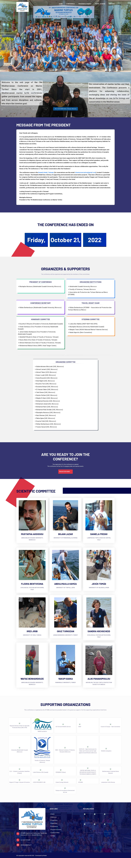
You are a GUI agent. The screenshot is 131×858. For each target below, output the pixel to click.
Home (61, 4)
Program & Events (84, 4)
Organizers (54, 820)
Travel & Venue (100, 4)
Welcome (53, 817)
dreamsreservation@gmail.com (85, 172)
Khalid (45, 855)
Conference (70, 4)
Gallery (112, 4)
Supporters (54, 823)
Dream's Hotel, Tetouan (46, 172)
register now (64, 471)
